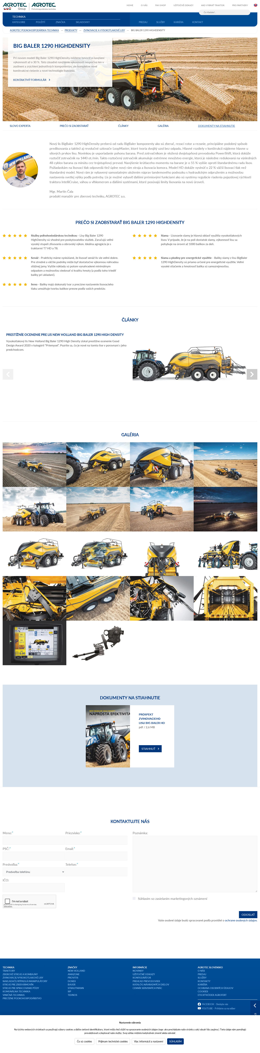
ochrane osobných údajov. (241, 920)
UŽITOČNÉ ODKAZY (144, 974)
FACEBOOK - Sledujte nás (215, 1004)
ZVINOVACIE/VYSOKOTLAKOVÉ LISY (23, 977)
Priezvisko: (72, 833)
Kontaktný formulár (29, 80)
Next (252, 374)
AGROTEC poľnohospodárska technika (34, 30)
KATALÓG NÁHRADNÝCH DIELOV (151, 984)
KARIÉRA (202, 984)
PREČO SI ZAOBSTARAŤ (74, 126)
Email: (69, 849)
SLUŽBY (202, 977)
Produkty (71, 30)
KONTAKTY (204, 981)
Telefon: (71, 864)
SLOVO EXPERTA (20, 126)
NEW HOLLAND (76, 970)
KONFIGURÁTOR (142, 977)
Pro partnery (240, 5)
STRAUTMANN (76, 988)
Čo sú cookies (84, 1041)
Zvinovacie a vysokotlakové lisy (104, 30)
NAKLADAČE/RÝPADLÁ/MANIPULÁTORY (25, 981)
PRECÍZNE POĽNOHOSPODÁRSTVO (22, 998)
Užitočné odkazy (183, 5)
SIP (69, 991)
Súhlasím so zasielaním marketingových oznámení (172, 898)
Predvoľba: (10, 864)
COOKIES (203, 991)
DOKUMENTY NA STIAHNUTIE (216, 126)
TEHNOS (72, 995)
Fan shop (160, 5)
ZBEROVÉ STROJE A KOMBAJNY (20, 974)
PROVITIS (73, 977)
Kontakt (197, 22)
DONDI (72, 981)
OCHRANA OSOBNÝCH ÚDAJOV (215, 988)
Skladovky (83, 22)
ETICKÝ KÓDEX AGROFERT (212, 995)
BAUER (71, 984)
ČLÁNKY (123, 126)
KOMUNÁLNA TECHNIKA (16, 991)
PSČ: (6, 849)
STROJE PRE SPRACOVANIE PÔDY (21, 988)
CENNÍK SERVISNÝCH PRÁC (147, 988)
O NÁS (201, 970)
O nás (144, 5)
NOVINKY (138, 970)
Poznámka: (140, 833)
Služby (160, 22)
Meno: (7, 833)
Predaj (143, 22)
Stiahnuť (148, 749)
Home (130, 5)
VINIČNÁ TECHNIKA (14, 995)
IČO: (6, 880)
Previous (8, 374)
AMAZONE (73, 974)
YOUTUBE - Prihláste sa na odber (218, 1008)
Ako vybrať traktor (212, 5)
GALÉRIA (163, 126)
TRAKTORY (9, 970)
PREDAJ (202, 974)
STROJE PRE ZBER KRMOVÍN (18, 984)
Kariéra (178, 22)
